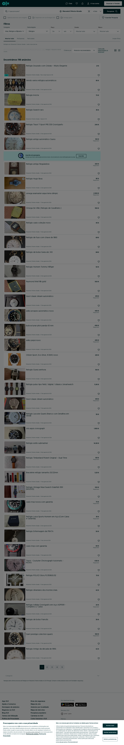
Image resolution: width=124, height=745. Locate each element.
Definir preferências (110, 739)
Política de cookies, (32, 734)
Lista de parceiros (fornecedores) (67, 742)
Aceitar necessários (110, 732)
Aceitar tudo (110, 725)
